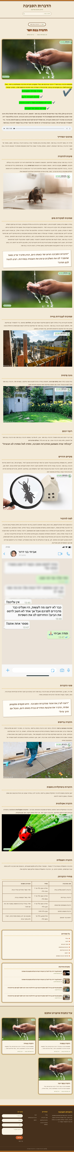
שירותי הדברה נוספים (62, 956)
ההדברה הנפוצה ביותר (64, 728)
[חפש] (24, 13)
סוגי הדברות (64, 944)
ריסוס (66, 953)
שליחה (19, 1137)
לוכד (66, 941)
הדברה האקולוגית (22, 810)
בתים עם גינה (53, 381)
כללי (66, 938)
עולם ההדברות (33, 440)
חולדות (28, 323)
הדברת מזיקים (64, 950)
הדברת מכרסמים (63, 947)
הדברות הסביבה (37, 6)
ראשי (42, 24)
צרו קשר (20, 1141)
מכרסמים (31, 165)
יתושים (64, 165)
